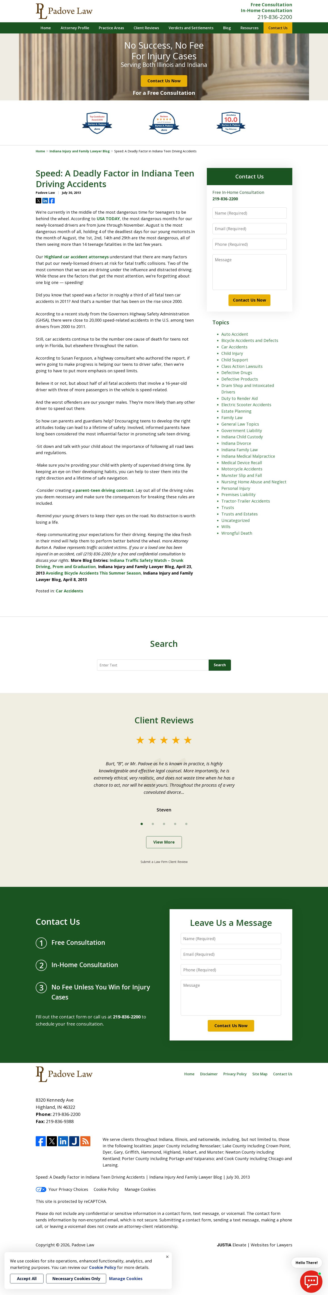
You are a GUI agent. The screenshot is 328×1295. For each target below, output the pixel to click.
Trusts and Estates (239, 514)
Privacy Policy (235, 1074)
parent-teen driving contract (105, 490)
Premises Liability (238, 494)
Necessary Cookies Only (76, 1278)
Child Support (234, 359)
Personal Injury (235, 488)
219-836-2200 (274, 17)
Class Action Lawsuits (242, 366)
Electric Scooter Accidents (246, 404)
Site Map (260, 1074)
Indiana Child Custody (242, 436)
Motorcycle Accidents (241, 469)
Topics (220, 322)
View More (164, 842)
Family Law (232, 417)
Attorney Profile (75, 27)
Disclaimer (209, 1074)
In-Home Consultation (266, 10)
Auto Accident (234, 334)
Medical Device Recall (241, 462)
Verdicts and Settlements (191, 27)
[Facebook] (41, 1141)
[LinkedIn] (63, 1141)
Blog (227, 27)
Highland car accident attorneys (77, 256)
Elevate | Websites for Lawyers (254, 1244)
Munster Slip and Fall (241, 475)
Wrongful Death (236, 533)
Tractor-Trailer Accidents (245, 501)
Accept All (27, 1278)
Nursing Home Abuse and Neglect (253, 481)
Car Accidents (69, 591)
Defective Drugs (236, 372)
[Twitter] (52, 1141)
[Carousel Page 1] (141, 824)
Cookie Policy (106, 1189)
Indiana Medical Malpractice (248, 456)
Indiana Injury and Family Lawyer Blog (80, 151)
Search (220, 664)
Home (46, 27)
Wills (225, 526)
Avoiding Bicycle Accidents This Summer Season (93, 573)
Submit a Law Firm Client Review (164, 862)
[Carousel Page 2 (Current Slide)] (152, 824)
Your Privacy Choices (68, 1189)
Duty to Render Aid (239, 398)
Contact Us (278, 27)
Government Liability (241, 430)
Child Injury (232, 353)
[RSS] (85, 1141)
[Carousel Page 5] (186, 824)
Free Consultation (271, 5)
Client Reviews (146, 27)
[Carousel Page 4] (175, 824)
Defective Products (239, 379)
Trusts (227, 507)
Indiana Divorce (236, 443)
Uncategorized (235, 520)
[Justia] (74, 1141)
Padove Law (83, 1244)
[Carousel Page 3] (164, 824)
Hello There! (307, 1262)
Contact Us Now (164, 80)
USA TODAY (108, 218)
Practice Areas (111, 27)
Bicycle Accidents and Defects (249, 340)
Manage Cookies (140, 1189)
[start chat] (311, 1281)
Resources (250, 27)
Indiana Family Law (239, 449)
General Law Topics (240, 424)
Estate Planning (236, 411)
